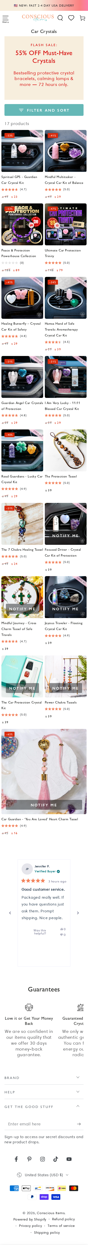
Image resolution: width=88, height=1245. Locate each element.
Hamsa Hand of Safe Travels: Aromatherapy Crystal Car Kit (61, 329)
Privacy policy (30, 1226)
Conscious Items (51, 1213)
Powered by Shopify (29, 1219)
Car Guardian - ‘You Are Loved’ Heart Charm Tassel (39, 819)
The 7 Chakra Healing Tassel (22, 549)
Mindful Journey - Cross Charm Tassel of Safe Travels (18, 628)
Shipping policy (47, 1232)
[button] (60, 18)
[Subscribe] (80, 1124)
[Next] (78, 913)
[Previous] (10, 913)
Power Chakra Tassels (61, 702)
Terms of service (61, 1226)
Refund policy (63, 1219)
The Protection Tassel (61, 476)
